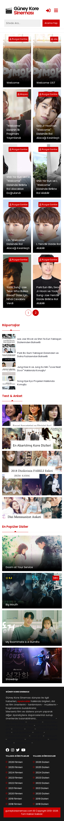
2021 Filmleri (15, 788)
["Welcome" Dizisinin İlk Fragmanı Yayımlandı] (19, 94)
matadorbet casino (17, 736)
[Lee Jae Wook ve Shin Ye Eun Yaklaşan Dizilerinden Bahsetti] (8, 340)
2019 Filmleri (15, 798)
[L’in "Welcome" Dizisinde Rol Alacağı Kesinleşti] (10, 204)
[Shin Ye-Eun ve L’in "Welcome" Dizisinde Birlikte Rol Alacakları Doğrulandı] (10, 149)
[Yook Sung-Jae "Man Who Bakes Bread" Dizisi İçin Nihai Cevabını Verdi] (10, 259)
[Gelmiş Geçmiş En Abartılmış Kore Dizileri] (32, 438)
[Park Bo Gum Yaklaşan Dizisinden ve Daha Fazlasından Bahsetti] (8, 354)
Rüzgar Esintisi (20, 39)
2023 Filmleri (15, 777)
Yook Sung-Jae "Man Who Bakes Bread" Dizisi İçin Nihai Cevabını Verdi (17, 295)
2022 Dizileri (42, 783)
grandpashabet (22, 732)
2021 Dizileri (42, 788)
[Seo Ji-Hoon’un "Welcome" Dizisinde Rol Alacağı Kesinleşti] (40, 94)
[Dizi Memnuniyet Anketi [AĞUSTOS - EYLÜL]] (32, 507)
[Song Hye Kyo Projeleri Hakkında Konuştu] (8, 382)
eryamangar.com (37, 739)
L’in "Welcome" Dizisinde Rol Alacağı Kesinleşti (18, 244)
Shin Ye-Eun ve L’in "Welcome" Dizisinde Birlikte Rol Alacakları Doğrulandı (18, 185)
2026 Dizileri (42, 762)
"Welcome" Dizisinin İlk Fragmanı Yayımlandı (14, 132)
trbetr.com (51, 736)
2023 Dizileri (42, 777)
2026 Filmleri (15, 762)
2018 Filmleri (15, 804)
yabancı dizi (34, 722)
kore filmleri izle (46, 708)
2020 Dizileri (42, 793)
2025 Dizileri (42, 767)
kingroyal (18, 729)
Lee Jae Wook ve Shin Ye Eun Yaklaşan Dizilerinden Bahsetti (39, 340)
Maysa (24, 94)
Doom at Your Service (19, 567)
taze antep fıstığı (15, 722)
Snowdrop (12, 679)
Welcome (13, 82)
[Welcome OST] (52, 39)
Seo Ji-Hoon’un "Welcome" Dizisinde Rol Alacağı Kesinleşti (47, 132)
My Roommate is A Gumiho (23, 642)
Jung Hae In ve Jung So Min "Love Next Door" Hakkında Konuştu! (39, 368)
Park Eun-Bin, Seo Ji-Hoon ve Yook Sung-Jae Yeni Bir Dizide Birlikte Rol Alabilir (47, 295)
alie (55, 39)
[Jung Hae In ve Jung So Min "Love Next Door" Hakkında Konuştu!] (8, 368)
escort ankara (16, 739)
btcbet (30, 729)
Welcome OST (45, 82)
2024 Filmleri (15, 772)
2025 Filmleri (15, 767)
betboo (38, 732)
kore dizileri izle (46, 718)
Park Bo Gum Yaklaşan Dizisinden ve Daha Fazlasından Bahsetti (38, 354)
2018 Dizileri (42, 804)
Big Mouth (12, 604)
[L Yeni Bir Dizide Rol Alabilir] (40, 204)
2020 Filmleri (15, 793)
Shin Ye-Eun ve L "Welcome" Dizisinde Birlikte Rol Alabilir (46, 187)
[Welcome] (10, 39)
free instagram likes (21, 725)
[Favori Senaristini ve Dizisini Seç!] (32, 415)
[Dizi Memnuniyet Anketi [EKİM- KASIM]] (32, 484)
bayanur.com (23, 743)
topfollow (40, 725)
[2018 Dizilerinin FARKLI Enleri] (32, 461)
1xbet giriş (36, 736)
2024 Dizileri (42, 772)
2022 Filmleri (15, 783)
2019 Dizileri (42, 798)
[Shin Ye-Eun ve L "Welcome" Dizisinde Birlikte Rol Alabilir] (40, 149)
